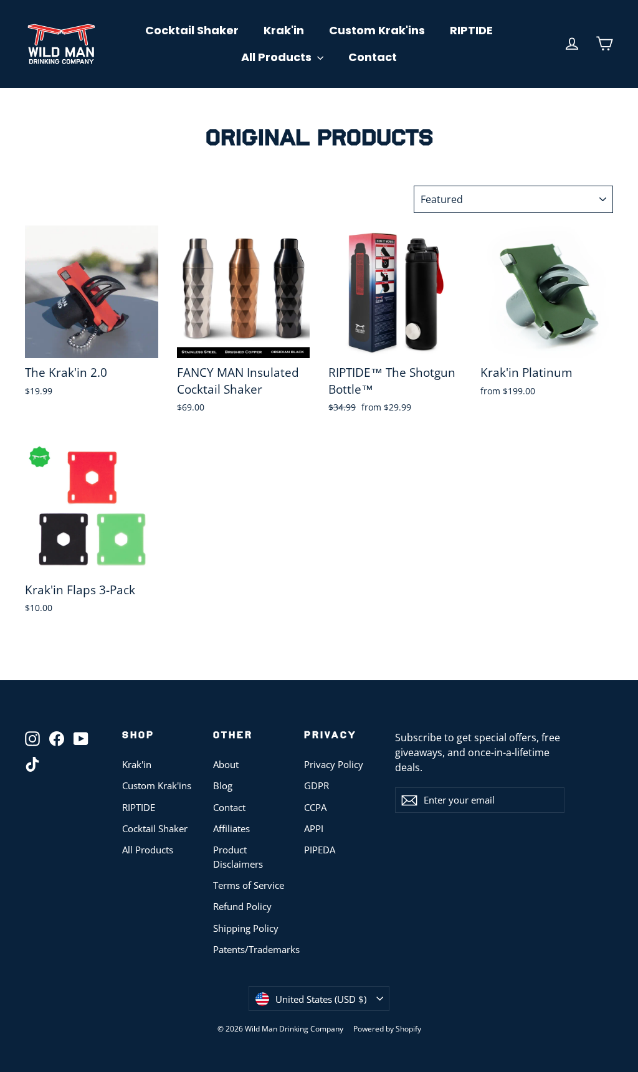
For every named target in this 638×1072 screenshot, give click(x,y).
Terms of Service (248, 885)
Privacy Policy (333, 764)
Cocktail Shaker (192, 30)
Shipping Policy (246, 928)
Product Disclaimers (238, 856)
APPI (313, 828)
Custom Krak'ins (377, 30)
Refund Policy (242, 906)
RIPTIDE (471, 30)
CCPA (315, 807)
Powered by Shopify (387, 1028)
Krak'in (284, 30)
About (226, 764)
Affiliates (231, 828)
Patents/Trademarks (249, 949)
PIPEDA (319, 849)
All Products (277, 57)
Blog (222, 785)
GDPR (316, 785)
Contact (372, 57)
